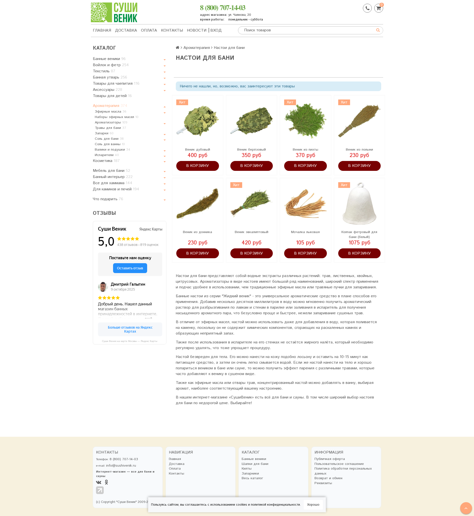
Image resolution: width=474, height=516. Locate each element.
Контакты (172, 30)
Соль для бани (109, 138)
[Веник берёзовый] (251, 120)
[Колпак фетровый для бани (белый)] (359, 203)
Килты (247, 468)
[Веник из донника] (197, 203)
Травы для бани (110, 127)
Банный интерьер (113, 177)
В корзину (197, 166)
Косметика (106, 161)
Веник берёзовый (251, 149)
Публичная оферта (330, 459)
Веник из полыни (359, 149)
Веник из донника (197, 232)
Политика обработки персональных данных (343, 471)
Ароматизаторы (111, 122)
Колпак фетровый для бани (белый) (359, 234)
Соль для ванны (110, 144)
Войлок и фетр (111, 65)
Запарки (104, 133)
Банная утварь (110, 77)
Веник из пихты (305, 149)
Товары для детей (112, 96)
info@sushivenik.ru (121, 465)
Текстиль (104, 71)
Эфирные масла (110, 111)
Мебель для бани (111, 171)
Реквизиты (323, 483)
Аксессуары (107, 90)
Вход (216, 30)
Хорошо (313, 504)
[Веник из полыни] (359, 120)
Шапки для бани (255, 464)
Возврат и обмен (328, 478)
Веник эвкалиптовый (251, 232)
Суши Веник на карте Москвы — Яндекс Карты (129, 341)
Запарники (250, 473)
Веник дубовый (197, 149)
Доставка (126, 30)
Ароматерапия (110, 106)
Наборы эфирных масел (116, 117)
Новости (196, 30)
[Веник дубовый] (197, 120)
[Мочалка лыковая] (305, 203)
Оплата (149, 30)
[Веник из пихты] (305, 120)
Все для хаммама (112, 183)
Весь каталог (252, 478)
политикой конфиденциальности (275, 504)
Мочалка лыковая (305, 232)
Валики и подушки (112, 149)
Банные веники (109, 59)
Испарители (107, 155)
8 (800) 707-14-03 (222, 7)
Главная (102, 30)
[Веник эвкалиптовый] (251, 203)
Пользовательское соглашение (339, 464)
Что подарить (108, 199)
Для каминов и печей (116, 189)
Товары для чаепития (116, 83)
